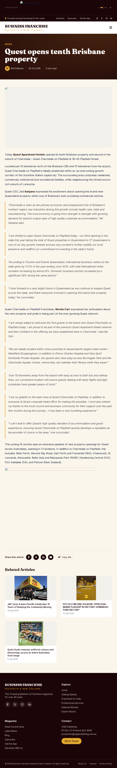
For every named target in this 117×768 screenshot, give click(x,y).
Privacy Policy (106, 764)
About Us (82, 764)
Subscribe (72, 18)
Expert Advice (69, 711)
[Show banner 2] (102, 7)
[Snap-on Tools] (58, 7)
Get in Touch (71, 741)
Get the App (85, 18)
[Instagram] (106, 18)
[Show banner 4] (106, 7)
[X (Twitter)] (102, 18)
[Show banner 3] (104, 7)
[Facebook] (97, 18)
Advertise (60, 18)
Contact (93, 764)
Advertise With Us (14, 748)
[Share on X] (36, 557)
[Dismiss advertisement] (110, 7)
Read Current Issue (14, 726)
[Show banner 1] (99, 7)
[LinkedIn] (111, 18)
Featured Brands (70, 707)
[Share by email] (50, 557)
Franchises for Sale (71, 698)
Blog (7, 735)
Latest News (11, 731)
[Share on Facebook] (29, 557)
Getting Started (69, 694)
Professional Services (72, 703)
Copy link (66, 557)
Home (64, 690)
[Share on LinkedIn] (43, 557)
